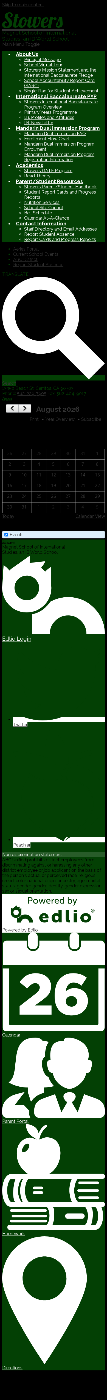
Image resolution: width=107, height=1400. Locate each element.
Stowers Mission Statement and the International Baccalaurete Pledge (60, 72)
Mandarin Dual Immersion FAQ (55, 133)
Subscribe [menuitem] (91, 419)
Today (8, 516)
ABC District (25, 259)
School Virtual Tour (43, 64)
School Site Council (43, 207)
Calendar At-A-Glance (46, 218)
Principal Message (42, 59)
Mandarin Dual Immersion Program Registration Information (59, 157)
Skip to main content (23, 4)
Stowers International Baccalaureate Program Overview (61, 104)
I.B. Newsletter (38, 122)
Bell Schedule (38, 212)
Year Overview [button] (60, 419)
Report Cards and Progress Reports (60, 239)
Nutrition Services (42, 202)
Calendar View (90, 516)
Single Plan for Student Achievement (61, 90)
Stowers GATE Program (48, 170)
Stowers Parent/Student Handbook (60, 186)
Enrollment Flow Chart (47, 138)
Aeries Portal (26, 249)
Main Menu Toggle (21, 44)
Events (17, 534)
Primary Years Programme (50, 112)
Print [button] (34, 419)
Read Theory (37, 175)
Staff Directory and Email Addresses (60, 229)
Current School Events (35, 254)
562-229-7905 (31, 393)
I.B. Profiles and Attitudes (49, 117)
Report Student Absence (49, 234)
